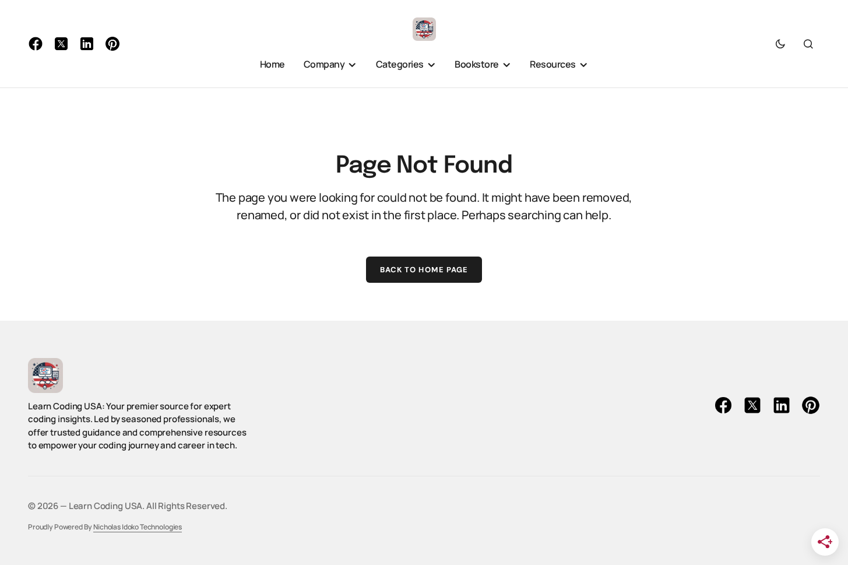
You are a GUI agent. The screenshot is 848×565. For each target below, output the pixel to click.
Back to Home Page (424, 270)
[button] (780, 43)
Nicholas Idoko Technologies (137, 527)
